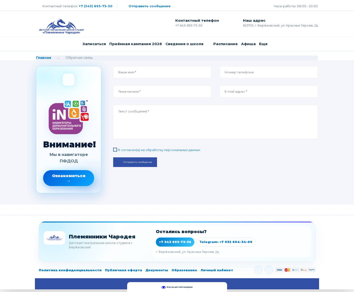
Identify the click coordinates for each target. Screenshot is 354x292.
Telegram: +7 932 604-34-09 (225, 242)
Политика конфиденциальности (70, 270)
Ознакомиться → (68, 178)
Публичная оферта (123, 270)
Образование (184, 270)
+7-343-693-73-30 (189, 25)
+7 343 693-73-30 (175, 242)
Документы (156, 270)
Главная (43, 58)
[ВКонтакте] (258, 270)
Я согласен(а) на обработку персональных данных (159, 150)
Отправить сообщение (149, 6)
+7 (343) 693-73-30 (95, 6)
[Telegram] (269, 270)
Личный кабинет (217, 270)
